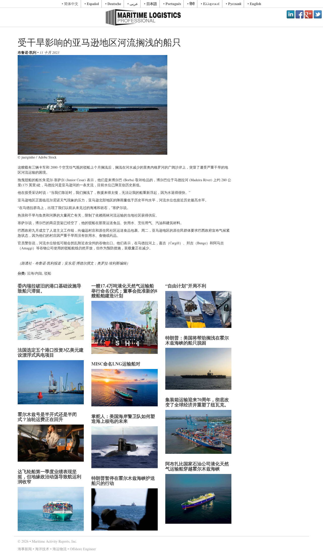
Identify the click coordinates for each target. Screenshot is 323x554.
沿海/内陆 (34, 273)
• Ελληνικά (210, 3)
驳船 (47, 273)
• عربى (132, 3)
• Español (92, 3)
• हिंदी (191, 3)
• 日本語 (150, 3)
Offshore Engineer (83, 548)
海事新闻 (25, 548)
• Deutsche (113, 3)
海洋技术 (42, 548)
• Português (172, 3)
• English (254, 3)
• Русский (233, 3)
